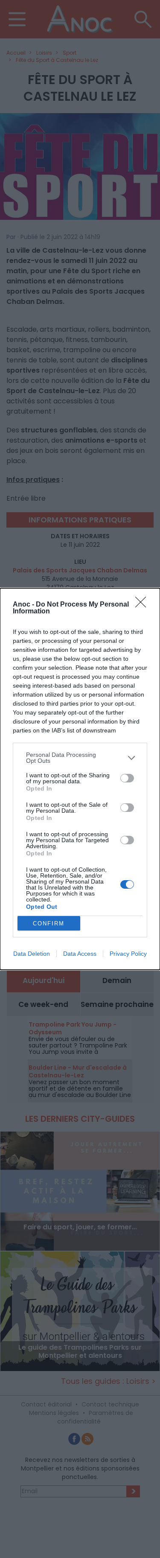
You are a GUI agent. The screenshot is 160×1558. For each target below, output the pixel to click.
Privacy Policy (128, 953)
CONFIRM (48, 923)
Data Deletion (31, 953)
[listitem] (80, 758)
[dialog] (80, 779)
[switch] (127, 778)
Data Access (79, 953)
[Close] (143, 605)
